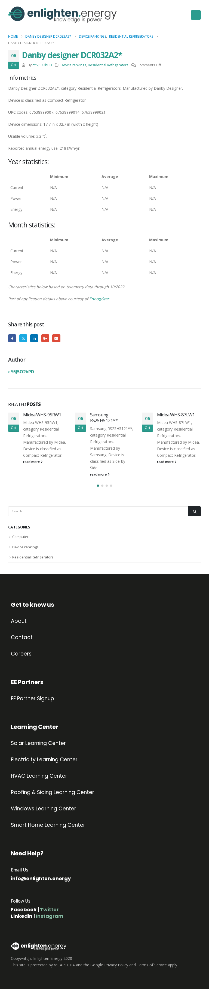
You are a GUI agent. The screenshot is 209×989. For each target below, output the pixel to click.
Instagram (49, 916)
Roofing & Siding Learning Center (52, 792)
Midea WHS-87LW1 (176, 414)
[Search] (194, 511)
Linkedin (21, 916)
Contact (22, 637)
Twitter (23, 338)
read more (32, 461)
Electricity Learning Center (44, 759)
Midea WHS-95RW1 (42, 414)
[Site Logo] (31, 15)
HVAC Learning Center (39, 776)
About (19, 621)
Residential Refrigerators (108, 65)
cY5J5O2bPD (42, 65)
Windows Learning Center (43, 808)
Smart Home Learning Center (48, 825)
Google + (45, 338)
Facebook (12, 338)
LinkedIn (34, 338)
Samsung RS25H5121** (104, 417)
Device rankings (73, 65)
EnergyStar (99, 298)
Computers (21, 536)
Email (56, 338)
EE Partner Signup (32, 698)
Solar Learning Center (38, 743)
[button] (196, 15)
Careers (21, 654)
